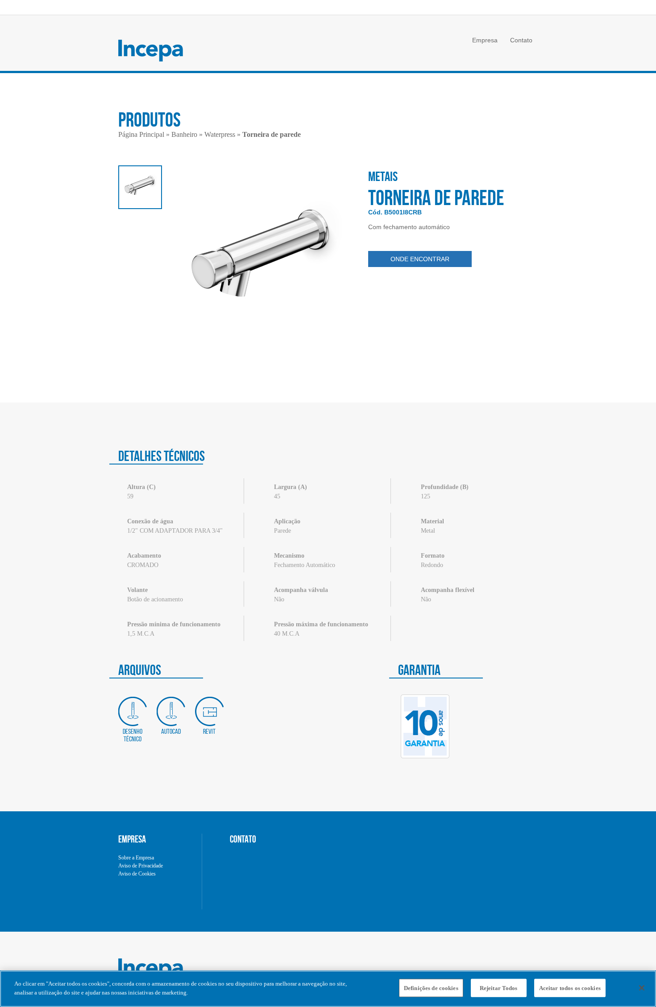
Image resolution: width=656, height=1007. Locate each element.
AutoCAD (171, 731)
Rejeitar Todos (499, 988)
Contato (521, 40)
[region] (328, 988)
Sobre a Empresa (136, 858)
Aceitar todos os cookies (570, 988)
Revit (209, 731)
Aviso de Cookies (137, 874)
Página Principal (141, 134)
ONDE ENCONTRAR (419, 259)
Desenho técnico (132, 735)
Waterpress (219, 134)
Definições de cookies (431, 988)
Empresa (485, 40)
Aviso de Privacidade (140, 866)
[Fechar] (642, 988)
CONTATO (243, 839)
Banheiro (184, 134)
